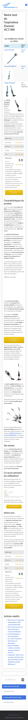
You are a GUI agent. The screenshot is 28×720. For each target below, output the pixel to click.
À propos (11, 715)
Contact (17, 715)
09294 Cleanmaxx (15, 433)
